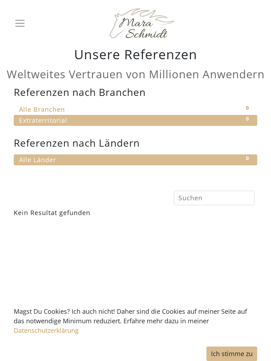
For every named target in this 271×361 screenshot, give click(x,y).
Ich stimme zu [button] (232, 353)
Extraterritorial (134, 120)
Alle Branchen (134, 109)
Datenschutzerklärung (46, 330)
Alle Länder (134, 159)
